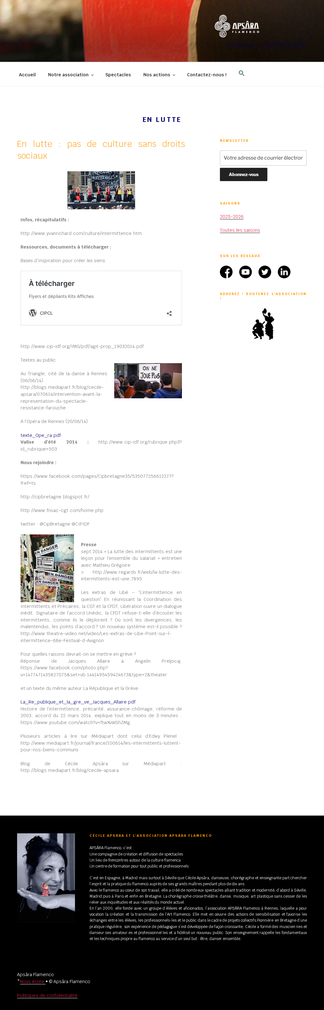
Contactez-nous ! (206, 75)
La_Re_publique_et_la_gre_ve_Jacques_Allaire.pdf (78, 702)
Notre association (68, 75)
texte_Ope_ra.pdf (41, 435)
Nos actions (156, 75)
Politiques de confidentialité (47, 995)
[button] (241, 73)
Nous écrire (33, 981)
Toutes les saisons (240, 230)
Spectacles (118, 75)
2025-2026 (232, 216)
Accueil (27, 75)
